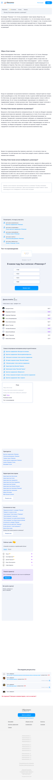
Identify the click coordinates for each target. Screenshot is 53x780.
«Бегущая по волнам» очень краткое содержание (19, 357)
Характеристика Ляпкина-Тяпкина (11, 486)
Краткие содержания (13, 724)
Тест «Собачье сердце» (12, 681)
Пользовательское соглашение (26, 763)
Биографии (10, 721)
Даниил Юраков (9, 559)
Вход (48, 2)
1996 (17, 282)
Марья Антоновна (7, 492)
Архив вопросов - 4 (26, 741)
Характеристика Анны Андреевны (11, 482)
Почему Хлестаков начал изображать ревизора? (15, 392)
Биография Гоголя (7, 464)
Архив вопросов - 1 (26, 735)
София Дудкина (9, 565)
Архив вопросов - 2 (26, 737)
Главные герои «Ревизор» (13, 233)
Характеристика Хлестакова (10, 476)
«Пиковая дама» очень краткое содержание (17, 363)
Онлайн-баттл (29, 724)
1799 (17, 269)
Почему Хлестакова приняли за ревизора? (13, 390)
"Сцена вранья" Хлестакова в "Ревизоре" (13, 514)
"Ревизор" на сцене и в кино (10, 512)
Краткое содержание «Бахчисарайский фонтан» (18, 354)
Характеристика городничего (10, 480)
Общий (9, 549)
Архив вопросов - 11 (26, 757)
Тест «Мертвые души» (12, 688)
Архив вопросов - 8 (26, 750)
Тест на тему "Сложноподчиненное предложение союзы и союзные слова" (24, 675)
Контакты (42, 721)
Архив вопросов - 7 (26, 748)
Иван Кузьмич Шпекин (8, 494)
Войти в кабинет (26, 715)
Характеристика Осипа (8, 478)
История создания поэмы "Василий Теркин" (17, 360)
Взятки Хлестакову (7, 528)
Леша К (7, 553)
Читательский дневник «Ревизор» (15, 238)
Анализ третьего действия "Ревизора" (12, 524)
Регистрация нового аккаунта (26, 718)
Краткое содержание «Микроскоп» (15, 372)
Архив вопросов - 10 (26, 755)
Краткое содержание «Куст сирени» (15, 377)
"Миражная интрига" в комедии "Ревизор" (13, 510)
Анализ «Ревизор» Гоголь (12, 243)
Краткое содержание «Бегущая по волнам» (17, 351)
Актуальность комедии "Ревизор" (11, 522)
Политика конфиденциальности (26, 765)
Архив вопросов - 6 (26, 746)
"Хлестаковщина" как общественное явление (14, 520)
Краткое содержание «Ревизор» (14, 224)
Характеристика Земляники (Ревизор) (12, 488)
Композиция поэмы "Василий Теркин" (15, 369)
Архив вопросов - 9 (26, 753)
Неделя (5, 549)
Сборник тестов (29, 721)
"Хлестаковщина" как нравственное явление (14, 518)
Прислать (7, 577)
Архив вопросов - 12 (26, 759)
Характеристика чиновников (10, 490)
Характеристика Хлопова (9, 484)
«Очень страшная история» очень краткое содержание (20, 375)
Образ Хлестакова (7, 387)
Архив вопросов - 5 (26, 744)
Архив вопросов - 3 (26, 739)
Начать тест (26, 288)
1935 (17, 273)
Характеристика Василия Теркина (15, 366)
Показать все (8, 498)
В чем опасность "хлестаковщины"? (12, 526)
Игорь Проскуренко (10, 562)
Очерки (10, 727)
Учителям (42, 724)
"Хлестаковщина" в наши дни (10, 516)
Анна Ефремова (9, 556)
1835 (17, 278)
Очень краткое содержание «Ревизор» (16, 229)
